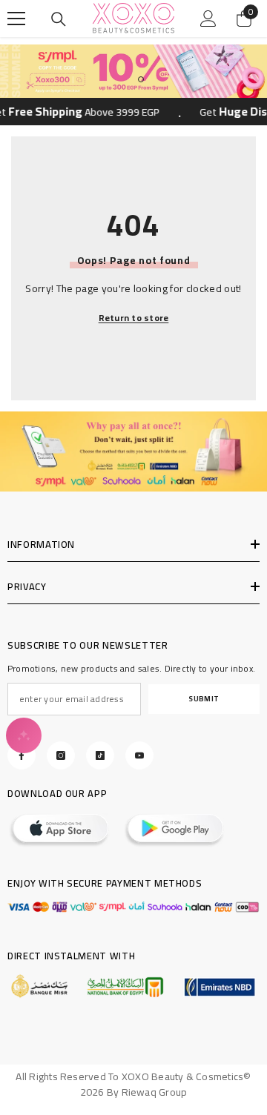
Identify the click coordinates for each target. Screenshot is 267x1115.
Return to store (134, 318)
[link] (133, 451)
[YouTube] (139, 755)
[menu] (16, 18)
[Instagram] (61, 755)
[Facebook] (21, 755)
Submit (204, 698)
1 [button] (126, 79)
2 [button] (141, 79)
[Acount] (208, 18)
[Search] (58, 19)
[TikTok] (100, 755)
